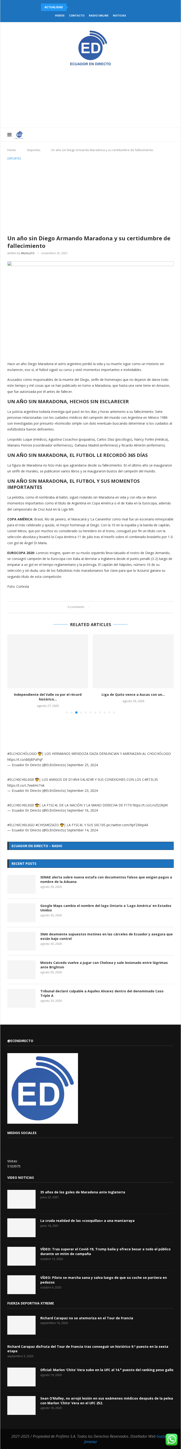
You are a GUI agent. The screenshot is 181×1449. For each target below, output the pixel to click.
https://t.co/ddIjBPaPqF (25, 759)
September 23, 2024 (82, 790)
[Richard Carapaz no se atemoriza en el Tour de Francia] (21, 1325)
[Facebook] (135, 134)
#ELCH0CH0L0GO (21, 825)
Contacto (76, 15)
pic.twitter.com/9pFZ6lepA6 (127, 825)
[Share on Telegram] (113, 607)
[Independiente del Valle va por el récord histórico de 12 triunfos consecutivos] (47, 661)
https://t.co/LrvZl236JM (150, 805)
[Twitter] (140, 134)
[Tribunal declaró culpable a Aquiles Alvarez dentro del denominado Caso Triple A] (21, 998)
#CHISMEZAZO (47, 825)
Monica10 (27, 253)
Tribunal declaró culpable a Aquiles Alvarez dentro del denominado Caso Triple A (102, 993)
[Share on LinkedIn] (104, 607)
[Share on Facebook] (96, 607)
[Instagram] (145, 134)
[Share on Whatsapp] (109, 607)
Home (11, 150)
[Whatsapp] (159, 134)
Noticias (119, 15)
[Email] (154, 134)
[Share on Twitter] (100, 607)
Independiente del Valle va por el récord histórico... (48, 696)
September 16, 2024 (82, 810)
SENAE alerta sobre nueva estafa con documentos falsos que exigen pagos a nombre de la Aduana (106, 879)
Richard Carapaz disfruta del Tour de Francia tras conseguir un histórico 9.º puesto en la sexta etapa (87, 1348)
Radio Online (98, 15)
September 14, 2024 (82, 830)
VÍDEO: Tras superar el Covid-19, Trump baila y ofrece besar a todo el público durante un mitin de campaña (105, 1251)
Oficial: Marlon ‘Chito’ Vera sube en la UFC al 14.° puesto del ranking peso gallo (106, 1370)
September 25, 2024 (82, 765)
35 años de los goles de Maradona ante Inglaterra (82, 1192)
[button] (72, 7)
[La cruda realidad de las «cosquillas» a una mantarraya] (21, 1227)
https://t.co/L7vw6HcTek (26, 785)
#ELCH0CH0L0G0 (20, 779)
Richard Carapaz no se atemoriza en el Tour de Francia (86, 1318)
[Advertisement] (90, 197)
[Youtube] (149, 134)
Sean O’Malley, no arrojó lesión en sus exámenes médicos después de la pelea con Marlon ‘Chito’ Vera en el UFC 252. (106, 1400)
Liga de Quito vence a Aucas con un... (133, 694)
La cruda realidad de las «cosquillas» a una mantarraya (87, 1220)
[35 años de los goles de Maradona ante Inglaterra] (21, 1199)
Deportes (34, 150)
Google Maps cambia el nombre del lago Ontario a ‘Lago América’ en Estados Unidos (105, 908)
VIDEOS (60, 15)
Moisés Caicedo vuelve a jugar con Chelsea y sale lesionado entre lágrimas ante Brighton (104, 965)
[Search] (171, 134)
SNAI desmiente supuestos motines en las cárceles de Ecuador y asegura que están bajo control (106, 936)
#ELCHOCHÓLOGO (22, 753)
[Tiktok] (164, 134)
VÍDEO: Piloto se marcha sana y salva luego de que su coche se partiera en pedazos (103, 1279)
